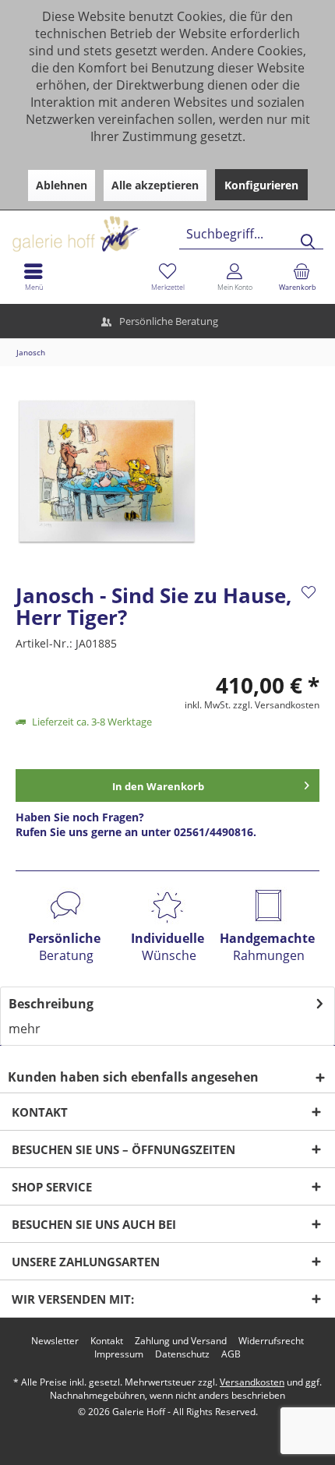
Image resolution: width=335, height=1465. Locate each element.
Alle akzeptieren (155, 185)
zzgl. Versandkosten (276, 704)
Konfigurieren (261, 185)
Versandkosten (252, 1382)
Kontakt (106, 1341)
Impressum (118, 1354)
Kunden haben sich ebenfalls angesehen (133, 1077)
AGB (231, 1354)
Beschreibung (51, 1003)
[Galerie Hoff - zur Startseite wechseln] (136, 228)
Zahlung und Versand (181, 1341)
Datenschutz (182, 1354)
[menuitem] (301, 276)
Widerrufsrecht (271, 1341)
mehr (25, 1028)
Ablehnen (61, 185)
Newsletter (55, 1341)
